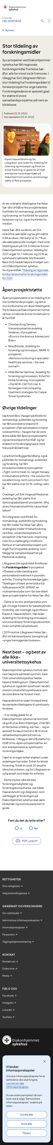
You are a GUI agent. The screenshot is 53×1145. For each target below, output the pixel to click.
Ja (21, 828)
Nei (36, 828)
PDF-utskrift (29, 841)
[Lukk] (44, 1061)
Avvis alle (26, 1123)
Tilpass (26, 1133)
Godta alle (26, 1114)
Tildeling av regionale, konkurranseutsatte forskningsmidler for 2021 (25, 274)
